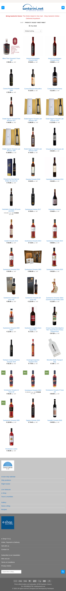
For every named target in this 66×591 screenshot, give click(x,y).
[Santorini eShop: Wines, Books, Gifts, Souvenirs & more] (33, 7)
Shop (21, 22)
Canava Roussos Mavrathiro (33, 88)
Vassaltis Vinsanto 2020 (54, 420)
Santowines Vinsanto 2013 (33, 241)
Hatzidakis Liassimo (55, 209)
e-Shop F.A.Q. (6, 539)
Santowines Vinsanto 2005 (11, 420)
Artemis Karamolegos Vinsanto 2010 (54, 59)
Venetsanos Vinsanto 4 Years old (55, 391)
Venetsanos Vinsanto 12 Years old (11, 391)
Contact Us (5, 549)
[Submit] (63, 572)
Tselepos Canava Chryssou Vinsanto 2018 (11, 360)
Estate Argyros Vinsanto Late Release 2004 (33, 150)
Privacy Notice (6, 566)
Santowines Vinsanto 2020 (54, 269)
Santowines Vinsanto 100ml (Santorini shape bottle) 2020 (55, 298)
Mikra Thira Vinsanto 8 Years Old (11, 59)
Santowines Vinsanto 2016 (11, 269)
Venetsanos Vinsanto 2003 (33, 390)
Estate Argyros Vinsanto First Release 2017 (11, 119)
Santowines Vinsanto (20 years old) (33, 298)
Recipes (4, 509)
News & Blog (5, 506)
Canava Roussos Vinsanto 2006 (11, 89)
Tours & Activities (7, 497)
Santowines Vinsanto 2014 (54, 241)
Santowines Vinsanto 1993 (33, 269)
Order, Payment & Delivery (10, 542)
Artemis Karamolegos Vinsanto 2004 (33, 59)
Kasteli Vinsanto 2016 (11, 241)
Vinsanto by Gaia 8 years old (55, 149)
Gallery (3, 502)
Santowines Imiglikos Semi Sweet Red (33, 329)
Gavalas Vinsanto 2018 (33, 179)
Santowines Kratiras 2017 (33, 209)
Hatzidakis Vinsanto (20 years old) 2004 (11, 210)
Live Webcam (6, 489)
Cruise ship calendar (8, 477)
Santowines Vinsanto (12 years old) (11, 298)
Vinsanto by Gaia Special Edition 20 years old (11, 180)
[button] (2, 7)
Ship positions (6, 480)
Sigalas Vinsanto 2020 (33, 420)
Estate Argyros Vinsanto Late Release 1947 (33, 119)
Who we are (5, 559)
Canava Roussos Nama (54, 88)
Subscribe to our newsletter (10, 555)
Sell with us (5, 546)
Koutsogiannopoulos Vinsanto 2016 (33, 360)
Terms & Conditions (8, 562)
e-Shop (3, 493)
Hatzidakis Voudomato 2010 (54, 179)
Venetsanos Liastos (11, 449)
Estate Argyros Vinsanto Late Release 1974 (55, 119)
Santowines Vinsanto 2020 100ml (11, 329)
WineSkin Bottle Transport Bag (55, 360)
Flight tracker (5, 484)
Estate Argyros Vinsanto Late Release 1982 (11, 150)
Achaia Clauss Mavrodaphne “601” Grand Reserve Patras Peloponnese (55, 329)
